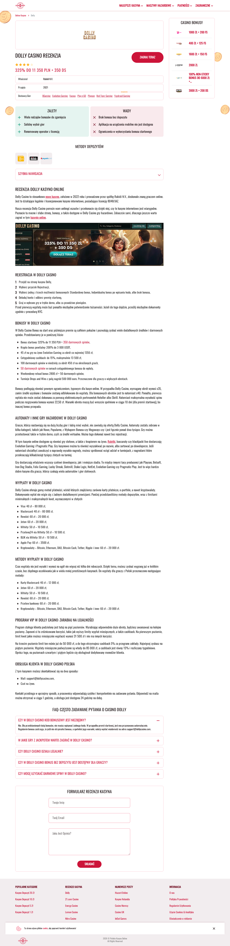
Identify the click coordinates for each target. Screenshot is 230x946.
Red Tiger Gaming (104, 96)
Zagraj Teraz (147, 57)
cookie (45, 928)
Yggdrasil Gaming (122, 96)
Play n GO (81, 96)
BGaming (46, 96)
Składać (89, 864)
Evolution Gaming (60, 96)
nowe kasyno (52, 196)
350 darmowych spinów (76, 342)
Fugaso (73, 96)
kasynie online (38, 217)
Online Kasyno (20, 16)
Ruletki (111, 441)
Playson (91, 96)
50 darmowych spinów (33, 368)
